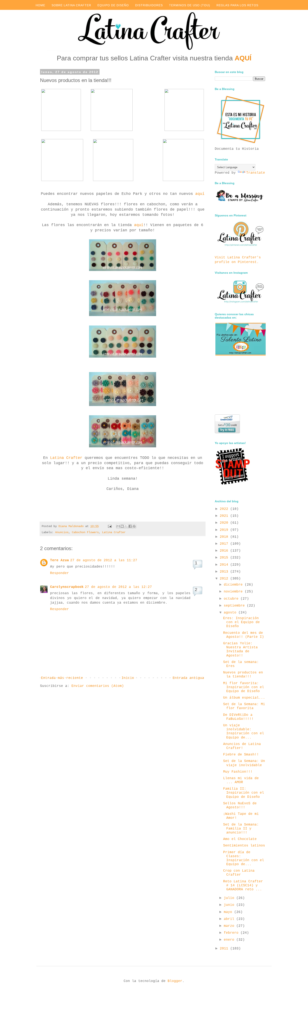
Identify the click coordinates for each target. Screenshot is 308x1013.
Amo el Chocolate (240, 839)
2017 (225, 544)
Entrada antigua (188, 678)
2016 (225, 551)
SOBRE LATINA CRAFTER (71, 5)
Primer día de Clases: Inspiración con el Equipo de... (243, 858)
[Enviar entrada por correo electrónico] (109, 526)
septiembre (235, 606)
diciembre (234, 585)
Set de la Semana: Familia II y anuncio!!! (241, 829)
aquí (199, 194)
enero (230, 940)
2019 (225, 530)
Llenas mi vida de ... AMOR (241, 780)
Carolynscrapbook (67, 587)
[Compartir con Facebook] (130, 526)
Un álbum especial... (244, 698)
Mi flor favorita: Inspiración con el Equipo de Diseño (243, 687)
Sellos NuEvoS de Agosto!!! (240, 805)
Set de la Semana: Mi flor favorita (244, 706)
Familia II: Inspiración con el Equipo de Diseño (243, 793)
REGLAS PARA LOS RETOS (237, 5)
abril (230, 919)
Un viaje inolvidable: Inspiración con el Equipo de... (243, 732)
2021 (225, 516)
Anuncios (62, 532)
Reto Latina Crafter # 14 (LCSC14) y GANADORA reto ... (243, 885)
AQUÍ (243, 58)
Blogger (175, 981)
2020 (225, 523)
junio (230, 905)
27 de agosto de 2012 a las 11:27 (103, 560)
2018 (225, 537)
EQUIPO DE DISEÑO (113, 5)
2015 (225, 558)
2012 (225, 579)
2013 (225, 572)
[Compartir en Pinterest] (134, 526)
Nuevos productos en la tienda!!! (243, 674)
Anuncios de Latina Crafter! (242, 746)
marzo (230, 926)
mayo (229, 912)
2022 (225, 509)
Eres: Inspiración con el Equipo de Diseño (241, 622)
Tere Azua (59, 560)
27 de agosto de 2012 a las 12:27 (118, 587)
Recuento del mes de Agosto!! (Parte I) (243, 635)
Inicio (128, 678)
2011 (225, 949)
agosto (231, 613)
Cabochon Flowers (85, 532)
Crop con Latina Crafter (239, 873)
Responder (59, 573)
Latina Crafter (66, 458)
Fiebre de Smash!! (241, 754)
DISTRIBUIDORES (149, 5)
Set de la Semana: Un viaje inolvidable (244, 763)
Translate (255, 173)
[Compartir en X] (126, 526)
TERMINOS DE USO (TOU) (189, 5)
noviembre (234, 592)
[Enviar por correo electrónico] (118, 526)
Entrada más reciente (62, 678)
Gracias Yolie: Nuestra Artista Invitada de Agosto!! (240, 650)
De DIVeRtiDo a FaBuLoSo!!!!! (238, 717)
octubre (232, 599)
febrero (232, 933)
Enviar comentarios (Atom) (97, 686)
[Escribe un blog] (122, 526)
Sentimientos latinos (244, 846)
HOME (40, 5)
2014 (225, 565)
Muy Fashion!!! (237, 772)
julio (230, 898)
